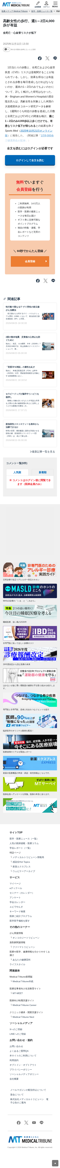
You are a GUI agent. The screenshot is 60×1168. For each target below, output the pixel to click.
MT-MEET (18, 993)
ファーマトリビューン (24, 947)
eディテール (16, 888)
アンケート (15, 897)
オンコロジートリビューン (26, 937)
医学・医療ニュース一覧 (41, 11)
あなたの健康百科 (22, 959)
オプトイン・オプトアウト (23, 1065)
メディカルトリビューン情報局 (28, 857)
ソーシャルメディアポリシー (24, 1074)
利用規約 (14, 1060)
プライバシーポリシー (21, 1069)
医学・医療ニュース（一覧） (24, 838)
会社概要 (14, 1079)
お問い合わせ (16, 1046)
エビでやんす (16, 907)
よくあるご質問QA (19, 1051)
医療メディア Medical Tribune (15, 11)
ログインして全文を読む (30, 160)
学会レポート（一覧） (21, 848)
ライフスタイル (17, 964)
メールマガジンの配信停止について (28, 1090)
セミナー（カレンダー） (22, 893)
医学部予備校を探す (20, 920)
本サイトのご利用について (23, 1055)
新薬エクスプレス (22, 866)
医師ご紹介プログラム (21, 916)
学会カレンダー (17, 902)
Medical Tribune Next (23, 1017)
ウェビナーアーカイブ (24, 871)
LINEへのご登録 (18, 1034)
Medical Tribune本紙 (23, 981)
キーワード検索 (17, 911)
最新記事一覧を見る (43, 451)
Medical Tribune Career (24, 1005)
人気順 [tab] (17, 472)
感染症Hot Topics (21, 862)
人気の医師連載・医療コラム (24, 843)
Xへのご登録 (16, 1029)
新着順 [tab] (43, 472)
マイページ (15, 883)
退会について (17, 1094)
